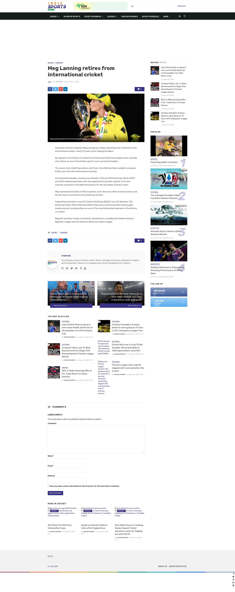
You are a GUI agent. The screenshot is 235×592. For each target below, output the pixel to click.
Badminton (155, 264)
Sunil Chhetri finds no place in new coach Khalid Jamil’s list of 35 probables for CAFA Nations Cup (77, 329)
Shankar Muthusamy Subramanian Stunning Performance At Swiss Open (168, 270)
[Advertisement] (117, 43)
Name (51, 456)
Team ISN (59, 82)
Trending (59, 62)
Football (66, 321)
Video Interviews (129, 17)
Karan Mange (69, 337)
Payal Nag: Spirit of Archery (164, 162)
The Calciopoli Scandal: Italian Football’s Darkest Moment (165, 197)
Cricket (54, 17)
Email (51, 466)
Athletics (155, 228)
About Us (162, 566)
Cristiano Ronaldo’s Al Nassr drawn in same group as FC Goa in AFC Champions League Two (127, 327)
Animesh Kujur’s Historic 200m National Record (166, 233)
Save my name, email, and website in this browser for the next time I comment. (85, 486)
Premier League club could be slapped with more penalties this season (128, 368)
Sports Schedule (150, 17)
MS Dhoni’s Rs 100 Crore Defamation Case (60, 526)
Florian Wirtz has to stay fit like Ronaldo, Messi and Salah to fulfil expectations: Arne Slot (127, 347)
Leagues (111, 17)
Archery (154, 159)
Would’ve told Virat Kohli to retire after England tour (94, 526)
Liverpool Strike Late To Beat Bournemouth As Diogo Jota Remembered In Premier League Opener (78, 352)
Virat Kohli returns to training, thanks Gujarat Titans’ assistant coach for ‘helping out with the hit (129, 529)
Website (51, 476)
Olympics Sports (72, 17)
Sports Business (92, 17)
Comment (52, 423)
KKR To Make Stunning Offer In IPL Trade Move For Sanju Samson (77, 373)
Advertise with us (178, 566)
